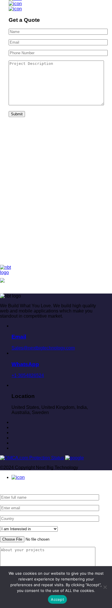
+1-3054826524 (27, 369)
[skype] (13, 442)
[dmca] (32, 457)
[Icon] (15, 3)
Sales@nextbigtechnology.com (43, 342)
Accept (57, 599)
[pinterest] (13, 422)
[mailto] (13, 448)
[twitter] (13, 432)
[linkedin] (13, 437)
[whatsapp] (18, 477)
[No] (105, 587)
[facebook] (13, 427)
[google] (74, 457)
